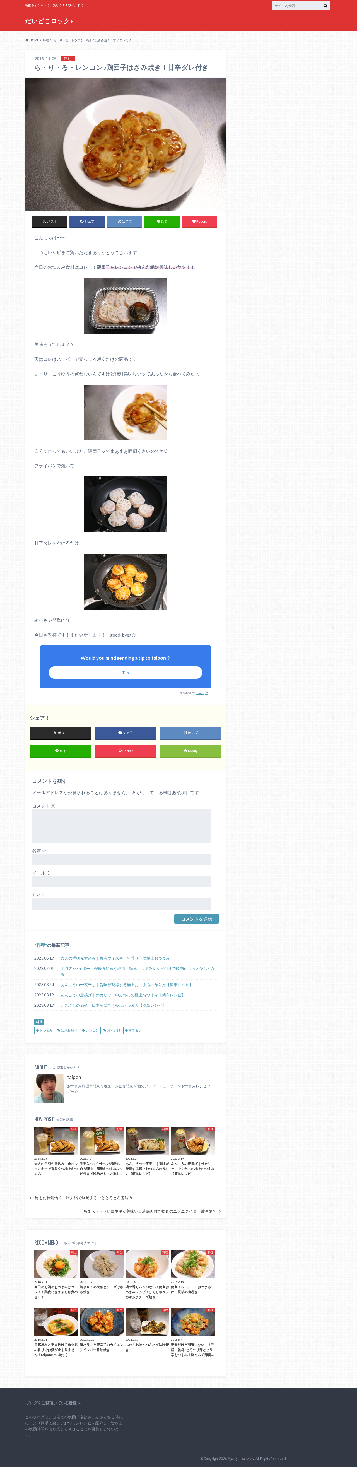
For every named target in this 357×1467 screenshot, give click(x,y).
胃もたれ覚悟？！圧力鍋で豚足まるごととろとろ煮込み (83, 1198)
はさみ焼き (69, 1030)
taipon (200, 693)
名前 (39, 850)
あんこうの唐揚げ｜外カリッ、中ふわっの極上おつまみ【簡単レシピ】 (123, 995)
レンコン (92, 1030)
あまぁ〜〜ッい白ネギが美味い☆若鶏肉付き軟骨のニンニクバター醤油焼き (149, 1211)
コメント (43, 805)
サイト (38, 895)
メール (41, 872)
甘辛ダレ (135, 1030)
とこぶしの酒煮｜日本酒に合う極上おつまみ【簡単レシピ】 (113, 1005)
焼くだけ (113, 1030)
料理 (40, 945)
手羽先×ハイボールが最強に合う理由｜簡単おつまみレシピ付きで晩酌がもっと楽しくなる (138, 971)
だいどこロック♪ (49, 21)
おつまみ (46, 1030)
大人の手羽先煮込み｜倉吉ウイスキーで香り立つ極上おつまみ (115, 958)
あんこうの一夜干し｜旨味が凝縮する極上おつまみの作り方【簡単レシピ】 (127, 984)
